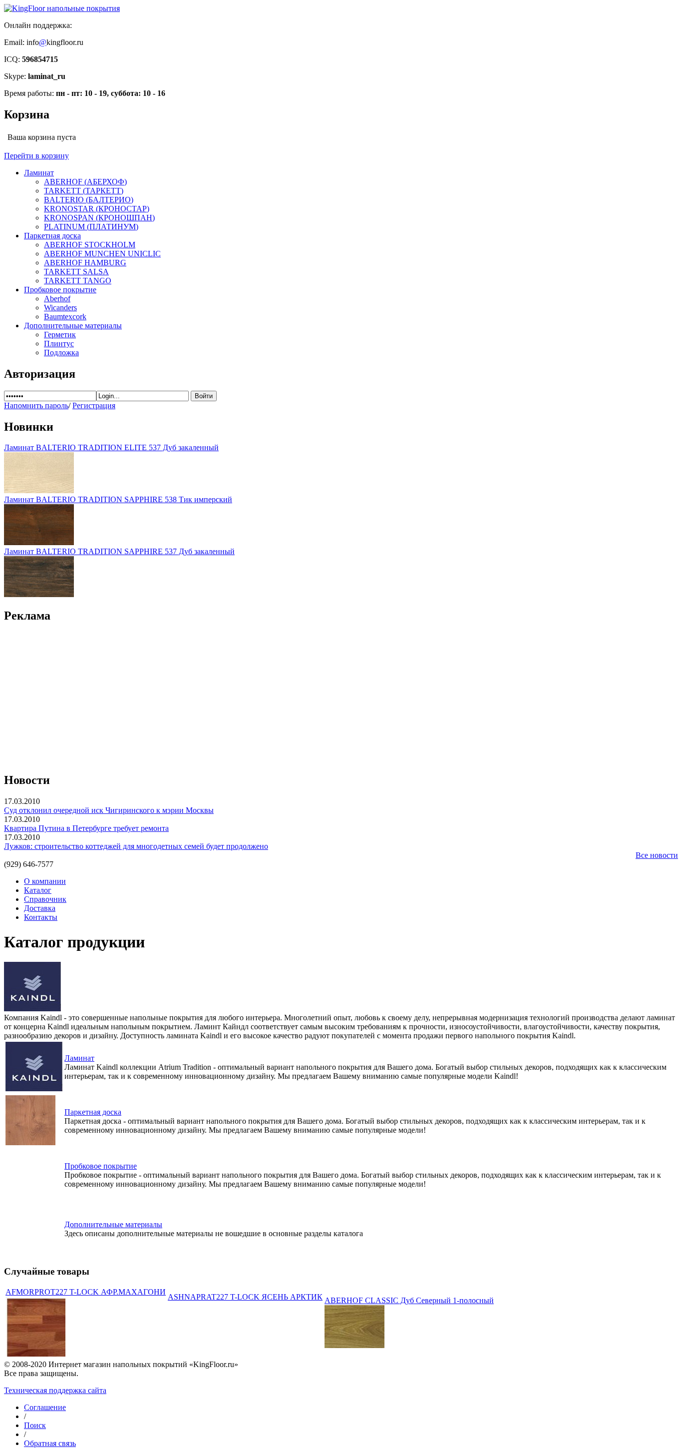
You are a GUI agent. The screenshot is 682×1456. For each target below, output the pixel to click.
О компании (45, 881)
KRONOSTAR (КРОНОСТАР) (96, 208)
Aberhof (57, 298)
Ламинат (39, 172)
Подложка (61, 352)
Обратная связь (50, 1443)
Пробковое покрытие (60, 289)
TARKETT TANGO (77, 280)
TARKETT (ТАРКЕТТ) (83, 190)
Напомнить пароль (36, 405)
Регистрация (93, 405)
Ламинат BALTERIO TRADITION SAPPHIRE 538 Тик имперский (118, 499)
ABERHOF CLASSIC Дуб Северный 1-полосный (409, 1300)
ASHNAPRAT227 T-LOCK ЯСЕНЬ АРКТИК (245, 1297)
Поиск (35, 1425)
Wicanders (60, 307)
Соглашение (45, 1407)
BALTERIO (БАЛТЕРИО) (88, 199)
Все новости (657, 855)
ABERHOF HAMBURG (85, 262)
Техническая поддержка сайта (55, 1390)
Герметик (60, 334)
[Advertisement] (341, 692)
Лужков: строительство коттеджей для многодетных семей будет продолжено (136, 846)
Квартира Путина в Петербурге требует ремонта (86, 828)
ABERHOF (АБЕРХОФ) (85, 181)
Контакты (40, 917)
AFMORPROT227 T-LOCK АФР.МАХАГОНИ (85, 1292)
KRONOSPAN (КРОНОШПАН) (99, 217)
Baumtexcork (65, 316)
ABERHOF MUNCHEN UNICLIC (102, 253)
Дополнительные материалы (73, 325)
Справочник (45, 899)
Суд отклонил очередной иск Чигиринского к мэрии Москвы (109, 810)
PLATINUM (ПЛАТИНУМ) (91, 226)
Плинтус (59, 343)
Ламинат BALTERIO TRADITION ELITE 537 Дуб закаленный (111, 447)
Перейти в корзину (36, 155)
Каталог (37, 890)
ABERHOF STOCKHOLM (89, 244)
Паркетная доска (52, 235)
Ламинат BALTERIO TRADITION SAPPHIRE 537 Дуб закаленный (119, 551)
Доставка (39, 908)
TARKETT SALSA (76, 271)
